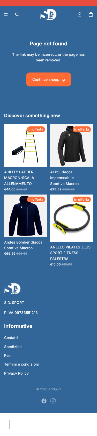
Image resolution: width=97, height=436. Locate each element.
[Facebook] (44, 401)
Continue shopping (48, 79)
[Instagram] (53, 401)
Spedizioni (13, 346)
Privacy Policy (16, 373)
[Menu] (6, 14)
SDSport (54, 389)
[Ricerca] (17, 14)
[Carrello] (90, 14)
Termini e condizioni (21, 364)
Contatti (11, 337)
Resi (8, 355)
